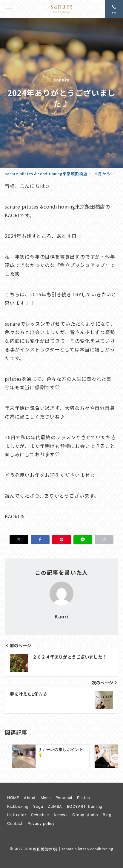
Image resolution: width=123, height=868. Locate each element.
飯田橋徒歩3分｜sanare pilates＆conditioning (73, 848)
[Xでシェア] (19, 539)
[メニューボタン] (9, 9)
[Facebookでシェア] (40, 539)
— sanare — (61, 79)
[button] (104, 539)
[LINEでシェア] (82, 539)
